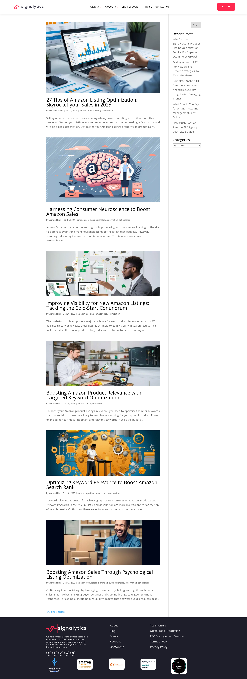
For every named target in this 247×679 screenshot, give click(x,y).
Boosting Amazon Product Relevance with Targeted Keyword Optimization (93, 395)
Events (114, 636)
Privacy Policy (158, 647)
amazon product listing (90, 110)
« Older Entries (55, 611)
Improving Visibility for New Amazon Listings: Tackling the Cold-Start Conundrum (97, 305)
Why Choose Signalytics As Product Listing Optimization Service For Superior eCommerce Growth (186, 47)
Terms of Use (158, 641)
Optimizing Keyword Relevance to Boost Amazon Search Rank (101, 484)
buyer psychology (98, 220)
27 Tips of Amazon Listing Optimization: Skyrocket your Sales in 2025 (92, 102)
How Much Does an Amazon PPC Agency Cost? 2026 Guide (185, 127)
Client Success (130, 6)
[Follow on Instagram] (60, 653)
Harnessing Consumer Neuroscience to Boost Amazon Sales (98, 211)
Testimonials (158, 625)
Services (94, 6)
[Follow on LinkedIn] (66, 653)
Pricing (148, 6)
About (114, 625)
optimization (107, 110)
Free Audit (226, 6)
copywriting (112, 220)
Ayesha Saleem (56, 110)
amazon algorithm (85, 313)
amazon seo (83, 220)
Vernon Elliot (55, 220)
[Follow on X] (48, 653)
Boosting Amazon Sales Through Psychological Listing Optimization (99, 574)
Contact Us (162, 6)
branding (104, 582)
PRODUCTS (110, 6)
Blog (113, 631)
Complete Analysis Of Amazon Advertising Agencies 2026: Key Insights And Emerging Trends (187, 89)
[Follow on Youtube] (72, 653)
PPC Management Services (167, 636)
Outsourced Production (165, 631)
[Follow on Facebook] (54, 653)
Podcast (115, 641)
